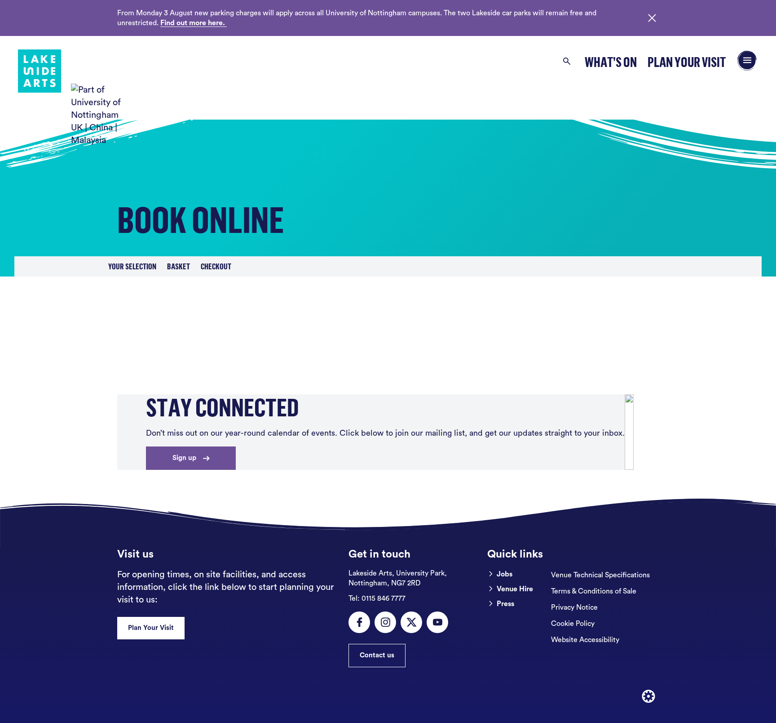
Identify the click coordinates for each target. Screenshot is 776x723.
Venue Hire (515, 589)
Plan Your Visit (687, 62)
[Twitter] (411, 622)
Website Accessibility (585, 639)
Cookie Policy (573, 623)
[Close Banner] (652, 18)
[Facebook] (359, 622)
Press (505, 603)
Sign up (184, 458)
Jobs (504, 574)
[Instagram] (385, 622)
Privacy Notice (574, 607)
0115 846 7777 (377, 598)
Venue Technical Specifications (600, 575)
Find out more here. (193, 23)
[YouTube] (437, 622)
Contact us (377, 655)
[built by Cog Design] (648, 696)
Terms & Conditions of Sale (593, 591)
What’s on (611, 62)
